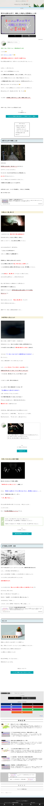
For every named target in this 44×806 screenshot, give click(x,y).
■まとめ (17, 134)
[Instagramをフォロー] (11, 707)
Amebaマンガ (22, 450)
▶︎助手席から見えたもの (21, 129)
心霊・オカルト (4, 693)
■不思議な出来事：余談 (20, 132)
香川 (9, 693)
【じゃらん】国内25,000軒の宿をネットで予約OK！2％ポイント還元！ (22, 116)
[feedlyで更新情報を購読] (32, 709)
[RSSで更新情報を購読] (22, 712)
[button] (29, 36)
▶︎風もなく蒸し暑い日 (21, 127)
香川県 (23, 693)
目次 (20, 123)
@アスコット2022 (7, 54)
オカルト (13, 693)
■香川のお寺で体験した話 (21, 125)
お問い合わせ (33, 802)
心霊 (19, 693)
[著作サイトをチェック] (11, 704)
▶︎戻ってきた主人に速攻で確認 (22, 130)
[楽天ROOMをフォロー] (11, 709)
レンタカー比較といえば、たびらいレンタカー (22, 672)
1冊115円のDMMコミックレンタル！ (22, 533)
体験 (16, 693)
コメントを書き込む (22, 789)
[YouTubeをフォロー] (32, 707)
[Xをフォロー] (32, 704)
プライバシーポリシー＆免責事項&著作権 (11, 802)
